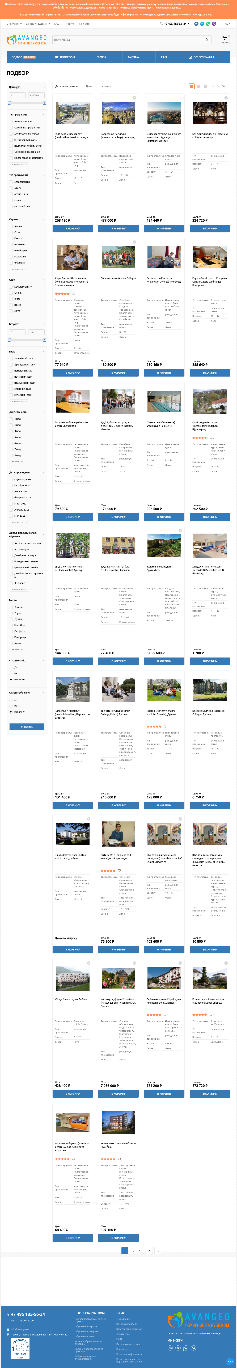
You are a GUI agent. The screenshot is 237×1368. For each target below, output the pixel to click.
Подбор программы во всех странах (90, 1320)
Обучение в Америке (87, 1331)
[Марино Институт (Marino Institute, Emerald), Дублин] (164, 690)
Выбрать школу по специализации (85, 1357)
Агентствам (123, 1334)
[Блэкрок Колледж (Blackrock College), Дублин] (210, 690)
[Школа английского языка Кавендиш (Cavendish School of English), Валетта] (164, 834)
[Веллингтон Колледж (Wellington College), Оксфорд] (164, 257)
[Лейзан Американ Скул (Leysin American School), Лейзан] (164, 978)
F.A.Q (57, 24)
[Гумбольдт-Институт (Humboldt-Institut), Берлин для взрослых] (73, 690)
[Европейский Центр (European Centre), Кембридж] (73, 401)
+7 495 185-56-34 (175, 23)
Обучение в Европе (86, 1326)
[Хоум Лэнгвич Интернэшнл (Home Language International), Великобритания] (73, 257)
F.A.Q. (119, 1339)
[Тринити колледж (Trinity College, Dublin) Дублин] (118, 690)
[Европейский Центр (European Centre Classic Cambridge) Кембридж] (210, 257)
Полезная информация (129, 1354)
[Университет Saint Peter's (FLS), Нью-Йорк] (118, 1122)
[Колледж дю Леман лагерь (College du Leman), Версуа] (210, 978)
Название (106, 86)
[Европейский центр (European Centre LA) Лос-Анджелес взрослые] (73, 1122)
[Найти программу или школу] (207, 39)
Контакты (84, 24)
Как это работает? (126, 1324)
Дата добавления (65, 86)
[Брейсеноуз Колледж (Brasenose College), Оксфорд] (118, 113)
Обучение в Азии (84, 1336)
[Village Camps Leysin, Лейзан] (73, 978)
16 (149, 1250)
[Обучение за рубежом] (199, 1320)
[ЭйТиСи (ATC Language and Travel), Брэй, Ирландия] (118, 834)
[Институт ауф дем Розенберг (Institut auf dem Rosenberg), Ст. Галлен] (118, 978)
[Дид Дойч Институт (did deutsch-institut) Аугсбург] (73, 545)
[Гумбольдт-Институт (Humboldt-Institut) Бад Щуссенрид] (210, 401)
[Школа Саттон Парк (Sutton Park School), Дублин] (73, 834)
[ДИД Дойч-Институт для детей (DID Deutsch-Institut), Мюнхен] (118, 401)
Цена (89, 86)
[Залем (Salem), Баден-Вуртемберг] (164, 545)
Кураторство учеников (129, 1329)
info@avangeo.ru (20, 1329)
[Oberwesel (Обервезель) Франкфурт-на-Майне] (164, 401)
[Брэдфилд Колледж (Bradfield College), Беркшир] (210, 113)
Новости (69, 24)
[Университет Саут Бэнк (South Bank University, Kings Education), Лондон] (164, 113)
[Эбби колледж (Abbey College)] (118, 257)
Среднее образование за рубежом (89, 1350)
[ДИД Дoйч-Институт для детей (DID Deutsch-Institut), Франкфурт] (210, 545)
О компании (13, 24)
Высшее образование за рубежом (88, 1342)
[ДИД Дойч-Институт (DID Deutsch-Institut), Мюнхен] (118, 545)
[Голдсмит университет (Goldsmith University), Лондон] (73, 113)
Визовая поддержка (37, 24)
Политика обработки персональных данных (129, 1360)
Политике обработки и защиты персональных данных (150, 7)
